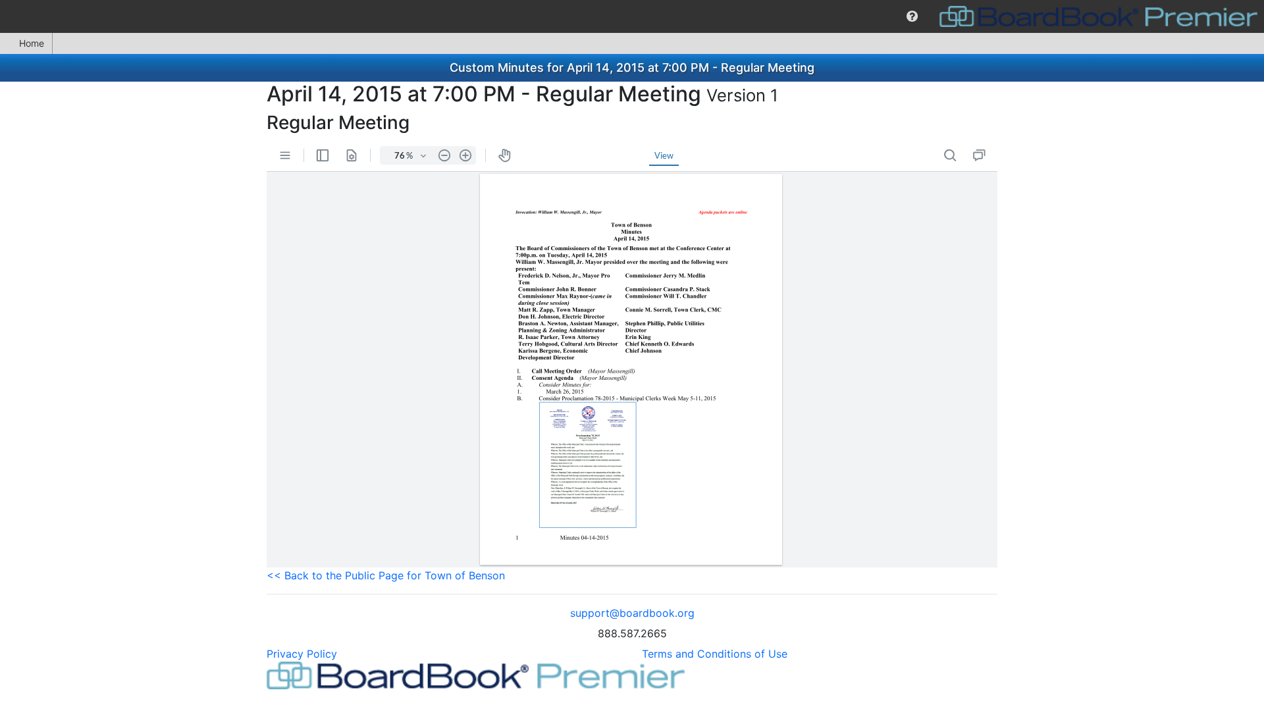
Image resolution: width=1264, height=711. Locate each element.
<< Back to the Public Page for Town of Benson (386, 575)
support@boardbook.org (632, 612)
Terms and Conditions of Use (714, 653)
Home (31, 43)
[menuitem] (912, 16)
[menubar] (632, 16)
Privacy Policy (302, 653)
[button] (912, 16)
